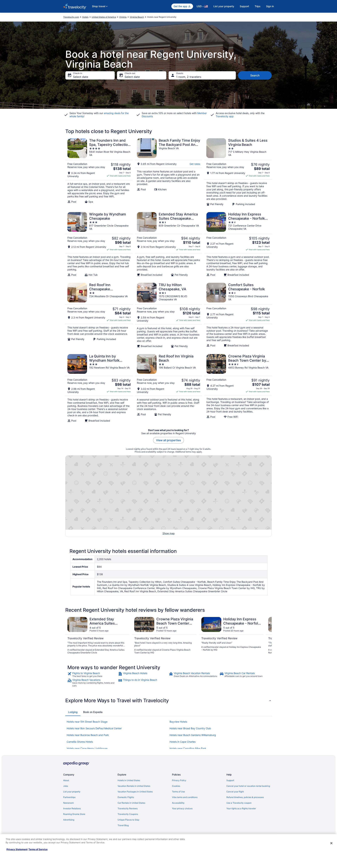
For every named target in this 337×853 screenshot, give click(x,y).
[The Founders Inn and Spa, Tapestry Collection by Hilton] (99, 172)
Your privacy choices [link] (182, 808)
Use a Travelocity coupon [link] (239, 803)
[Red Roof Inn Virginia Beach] (168, 388)
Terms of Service (38, 849)
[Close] (331, 843)
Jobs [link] (65, 786)
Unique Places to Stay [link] (128, 819)
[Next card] (267, 635)
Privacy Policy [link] (179, 780)
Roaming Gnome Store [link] (74, 814)
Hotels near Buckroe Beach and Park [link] (88, 735)
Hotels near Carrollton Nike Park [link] (188, 748)
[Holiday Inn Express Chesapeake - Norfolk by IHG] (238, 244)
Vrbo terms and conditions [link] (184, 797)
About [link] (66, 780)
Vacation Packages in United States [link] (135, 791)
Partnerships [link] (69, 797)
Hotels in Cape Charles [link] (183, 741)
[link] (92, 675)
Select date (80, 77)
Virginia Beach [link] (137, 17)
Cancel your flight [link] (235, 791)
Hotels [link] (85, 17)
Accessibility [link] (178, 803)
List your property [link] (71, 791)
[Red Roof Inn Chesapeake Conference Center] (99, 315)
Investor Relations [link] (72, 808)
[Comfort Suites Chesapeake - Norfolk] (238, 315)
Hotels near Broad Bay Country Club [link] (190, 728)
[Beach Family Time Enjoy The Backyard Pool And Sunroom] (168, 172)
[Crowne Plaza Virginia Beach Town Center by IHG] (238, 388)
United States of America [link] (104, 17)
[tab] (72, 712)
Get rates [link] (195, 163)
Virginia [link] (123, 17)
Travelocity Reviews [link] (128, 808)
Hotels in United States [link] (129, 780)
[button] (168, 700)
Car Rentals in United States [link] (131, 803)
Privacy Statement (17, 849)
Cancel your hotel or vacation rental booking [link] (248, 786)
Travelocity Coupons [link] (128, 814)
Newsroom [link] (68, 803)
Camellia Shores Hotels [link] (80, 741)
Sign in (270, 6)
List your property (223, 6)
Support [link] (230, 780)
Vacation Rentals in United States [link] (134, 786)
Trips (257, 6)
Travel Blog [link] (123, 825)
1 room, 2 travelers (188, 77)
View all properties (168, 440)
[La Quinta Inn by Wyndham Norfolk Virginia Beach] (99, 388)
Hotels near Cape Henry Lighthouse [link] (87, 748)
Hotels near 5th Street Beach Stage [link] (87, 721)
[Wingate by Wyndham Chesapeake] (99, 244)
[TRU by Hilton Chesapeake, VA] (168, 315)
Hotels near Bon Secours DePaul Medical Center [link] (94, 728)
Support (244, 6)
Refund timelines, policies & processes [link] (245, 797)
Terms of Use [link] (178, 791)
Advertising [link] (68, 819)
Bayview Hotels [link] (178, 721)
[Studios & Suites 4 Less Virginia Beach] (238, 172)
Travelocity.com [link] (71, 17)
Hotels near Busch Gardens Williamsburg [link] (193, 735)
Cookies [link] (176, 786)
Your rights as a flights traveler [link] (241, 808)
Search (255, 75)
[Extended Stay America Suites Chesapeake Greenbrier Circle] (168, 244)
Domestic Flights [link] (126, 797)
